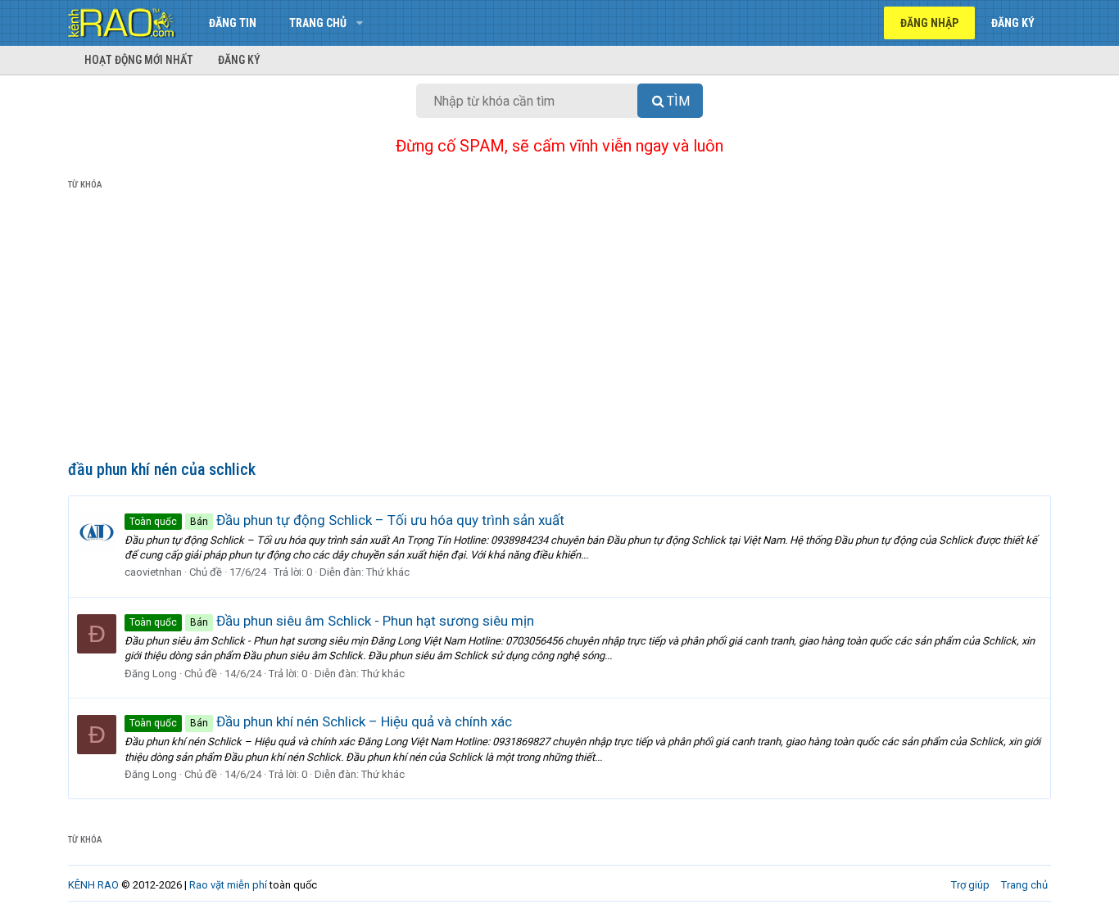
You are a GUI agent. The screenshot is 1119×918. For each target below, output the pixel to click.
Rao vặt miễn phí (228, 885)
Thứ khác (388, 572)
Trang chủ (318, 22)
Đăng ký (239, 59)
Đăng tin (232, 22)
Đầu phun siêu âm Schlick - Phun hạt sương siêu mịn (331, 621)
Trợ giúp (970, 885)
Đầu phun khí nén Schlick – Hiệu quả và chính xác (320, 721)
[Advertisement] (559, 328)
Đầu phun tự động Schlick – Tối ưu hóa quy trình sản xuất (346, 520)
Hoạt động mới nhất (138, 59)
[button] (359, 23)
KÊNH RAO (93, 885)
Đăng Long (151, 673)
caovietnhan (153, 572)
